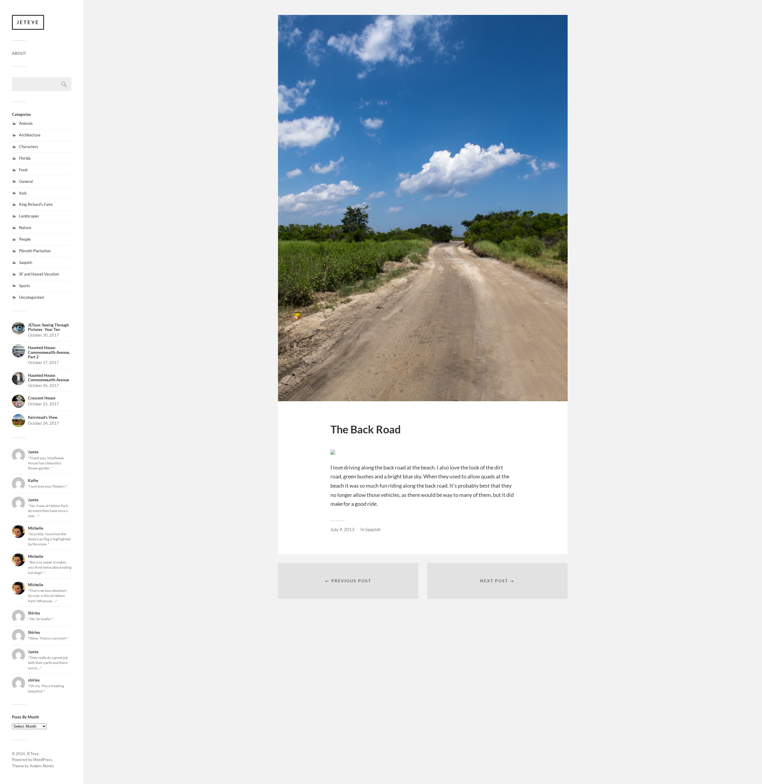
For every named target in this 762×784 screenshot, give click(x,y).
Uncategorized (31, 297)
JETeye (28, 22)
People (25, 239)
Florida (25, 158)
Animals (26, 123)
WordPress (42, 759)
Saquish (25, 262)
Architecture (29, 135)
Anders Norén (42, 765)
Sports (24, 285)
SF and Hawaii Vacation (39, 274)
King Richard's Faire (36, 204)
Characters (28, 146)
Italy (23, 193)
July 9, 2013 (342, 529)
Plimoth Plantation (35, 250)
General (26, 181)
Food (23, 169)
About (19, 53)
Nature (25, 227)
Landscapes (29, 216)
